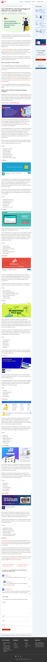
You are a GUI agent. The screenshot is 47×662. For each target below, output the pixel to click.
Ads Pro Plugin (5, 445)
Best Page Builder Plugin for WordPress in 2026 (44, 11)
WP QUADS (4, 399)
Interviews (26, 642)
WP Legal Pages (6, 645)
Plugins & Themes (40, 1)
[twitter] (18, 656)
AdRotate (4, 160)
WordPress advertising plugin (7, 49)
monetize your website (5, 542)
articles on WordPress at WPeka (15, 559)
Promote (15, 643)
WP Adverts (5, 255)
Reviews (33, 1)
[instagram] (21, 656)
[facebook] (16, 656)
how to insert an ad (14, 78)
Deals (26, 646)
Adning (4, 300)
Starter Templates (6, 648)
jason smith (7, 581)
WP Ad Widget (5, 493)
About (15, 642)
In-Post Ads (4, 355)
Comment (4, 602)
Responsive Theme (6, 647)
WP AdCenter (3, 119)
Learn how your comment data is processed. (23, 635)
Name (3, 616)
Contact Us (15, 645)
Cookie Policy (16, 647)
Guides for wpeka (28, 1)
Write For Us (16, 644)
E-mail (3, 620)
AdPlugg (4, 209)
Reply (30, 578)
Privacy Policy (16, 646)
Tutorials (21, 1)
